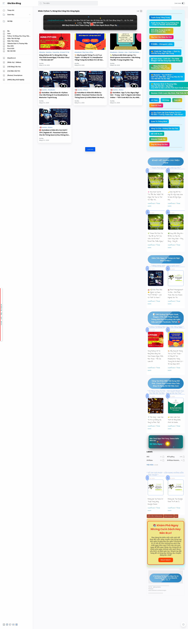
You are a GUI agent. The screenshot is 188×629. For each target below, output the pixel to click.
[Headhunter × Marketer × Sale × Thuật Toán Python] (125, 52)
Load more (90, 149)
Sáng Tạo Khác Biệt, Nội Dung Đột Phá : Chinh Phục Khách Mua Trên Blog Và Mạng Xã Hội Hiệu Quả (166, 383)
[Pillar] (91, 52)
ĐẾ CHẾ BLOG (156, 134)
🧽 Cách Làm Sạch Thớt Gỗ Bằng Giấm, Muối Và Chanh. (174, 420)
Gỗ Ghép (165, 100)
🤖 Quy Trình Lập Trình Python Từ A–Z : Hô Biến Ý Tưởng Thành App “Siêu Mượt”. (167, 113)
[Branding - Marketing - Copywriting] (49, 52)
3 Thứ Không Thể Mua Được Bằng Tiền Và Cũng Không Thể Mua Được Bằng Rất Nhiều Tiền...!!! (165, 578)
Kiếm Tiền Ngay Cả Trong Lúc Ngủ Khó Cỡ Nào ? (166, 259)
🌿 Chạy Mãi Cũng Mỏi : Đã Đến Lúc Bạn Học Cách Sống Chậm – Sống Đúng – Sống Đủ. (175, 237)
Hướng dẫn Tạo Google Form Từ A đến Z (175, 500)
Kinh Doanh (169, 516)
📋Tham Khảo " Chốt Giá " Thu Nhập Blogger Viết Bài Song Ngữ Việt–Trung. (166, 59)
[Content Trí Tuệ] (64, 52)
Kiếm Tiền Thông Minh (155, 516)
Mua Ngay (166, 560)
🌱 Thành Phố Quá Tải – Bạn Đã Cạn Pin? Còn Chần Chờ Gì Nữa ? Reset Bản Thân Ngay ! (155, 237)
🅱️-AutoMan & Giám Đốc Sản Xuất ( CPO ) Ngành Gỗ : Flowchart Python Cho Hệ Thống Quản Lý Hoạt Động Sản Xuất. (54, 132)
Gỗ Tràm (154, 100)
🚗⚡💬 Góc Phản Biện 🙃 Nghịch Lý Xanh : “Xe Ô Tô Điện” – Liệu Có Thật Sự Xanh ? (155, 293)
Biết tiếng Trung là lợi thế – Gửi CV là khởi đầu (161, 31)
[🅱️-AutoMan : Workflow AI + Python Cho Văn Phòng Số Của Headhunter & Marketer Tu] (54, 79)
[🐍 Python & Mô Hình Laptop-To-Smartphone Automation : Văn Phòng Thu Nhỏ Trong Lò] (125, 41)
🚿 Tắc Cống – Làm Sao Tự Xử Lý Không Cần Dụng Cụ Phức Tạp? (155, 420)
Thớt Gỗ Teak (156, 105)
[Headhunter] (51, 90)
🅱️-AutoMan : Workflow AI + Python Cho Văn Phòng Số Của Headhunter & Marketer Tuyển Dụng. (54, 95)
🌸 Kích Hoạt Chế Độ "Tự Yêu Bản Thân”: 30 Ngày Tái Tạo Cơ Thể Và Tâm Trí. (155, 195)
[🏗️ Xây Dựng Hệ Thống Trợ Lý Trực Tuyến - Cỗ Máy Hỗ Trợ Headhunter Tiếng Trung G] (90, 41)
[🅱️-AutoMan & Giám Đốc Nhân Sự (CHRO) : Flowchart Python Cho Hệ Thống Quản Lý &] (90, 79)
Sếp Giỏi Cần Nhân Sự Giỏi (161, 37)
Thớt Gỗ (177, 100)
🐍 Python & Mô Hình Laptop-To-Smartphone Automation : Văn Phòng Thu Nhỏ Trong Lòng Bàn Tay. (125, 57)
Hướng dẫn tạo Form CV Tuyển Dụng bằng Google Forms (155, 501)
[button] (41, 3)
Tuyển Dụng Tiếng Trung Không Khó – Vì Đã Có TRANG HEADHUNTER (165, 24)
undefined (151, 203)
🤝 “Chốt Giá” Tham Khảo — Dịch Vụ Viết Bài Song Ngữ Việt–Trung (165, 52)
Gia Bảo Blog (14, 3)
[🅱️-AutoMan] (43, 90)
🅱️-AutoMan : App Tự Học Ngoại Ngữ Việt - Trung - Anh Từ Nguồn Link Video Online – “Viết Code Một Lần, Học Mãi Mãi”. (125, 95)
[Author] (41, 63)
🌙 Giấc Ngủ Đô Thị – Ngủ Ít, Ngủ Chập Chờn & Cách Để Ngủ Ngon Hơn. (175, 195)
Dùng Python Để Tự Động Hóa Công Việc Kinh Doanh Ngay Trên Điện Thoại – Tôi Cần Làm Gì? (54, 57)
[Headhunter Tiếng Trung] (82, 52)
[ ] (90, 22)
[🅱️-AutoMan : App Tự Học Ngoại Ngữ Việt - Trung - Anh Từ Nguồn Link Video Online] (125, 79)
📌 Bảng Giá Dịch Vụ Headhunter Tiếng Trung (160, 67)
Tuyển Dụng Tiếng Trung (160, 17)
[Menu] (4, 3)
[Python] (85, 90)
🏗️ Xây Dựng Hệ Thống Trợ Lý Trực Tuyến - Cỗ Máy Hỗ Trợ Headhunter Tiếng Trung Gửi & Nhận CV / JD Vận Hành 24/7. (89, 57)
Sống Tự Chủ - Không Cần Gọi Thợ (164, 128)
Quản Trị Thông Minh (159, 121)
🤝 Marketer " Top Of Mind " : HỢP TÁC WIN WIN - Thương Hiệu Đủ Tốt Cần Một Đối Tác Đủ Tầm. (167, 77)
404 (176, 516)
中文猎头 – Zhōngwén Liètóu (162, 44)
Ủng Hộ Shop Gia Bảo (159, 144)
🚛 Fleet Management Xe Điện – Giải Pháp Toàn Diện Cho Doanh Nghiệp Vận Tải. (175, 293)
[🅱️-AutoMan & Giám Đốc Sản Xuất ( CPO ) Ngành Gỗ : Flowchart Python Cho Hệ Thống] (54, 117)
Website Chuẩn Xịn (158, 139)
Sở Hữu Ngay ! (156, 444)
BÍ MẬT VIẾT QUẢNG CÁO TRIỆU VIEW (166, 161)
